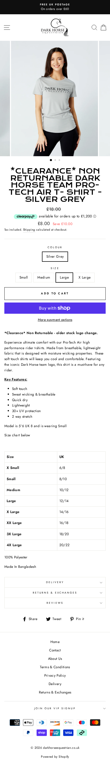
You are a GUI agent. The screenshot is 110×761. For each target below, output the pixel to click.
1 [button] (51, 160)
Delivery (55, 582)
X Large (85, 277)
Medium (43, 277)
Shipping (29, 230)
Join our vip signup (54, 708)
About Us (55, 658)
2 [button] (55, 160)
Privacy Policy (55, 675)
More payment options (55, 319)
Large (64, 277)
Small (23, 277)
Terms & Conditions (55, 667)
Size (55, 268)
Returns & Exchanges (55, 593)
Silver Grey (55, 256)
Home (55, 641)
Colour (55, 247)
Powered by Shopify (55, 756)
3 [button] (60, 160)
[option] (55, 7)
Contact (55, 650)
